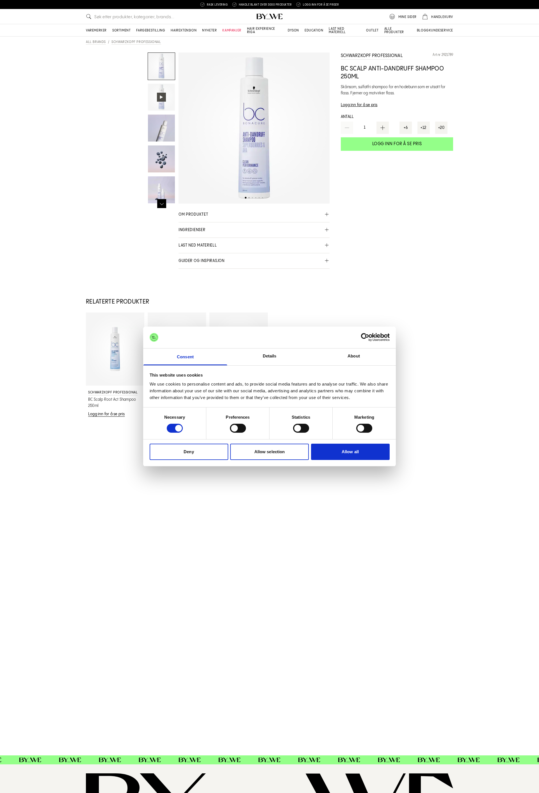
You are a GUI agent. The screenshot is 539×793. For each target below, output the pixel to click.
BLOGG (423, 30)
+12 (423, 128)
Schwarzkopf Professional (136, 42)
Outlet (372, 30)
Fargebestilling (150, 30)
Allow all (350, 451)
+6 (406, 128)
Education (314, 30)
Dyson (293, 30)
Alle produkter (394, 30)
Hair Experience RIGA (261, 30)
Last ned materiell (337, 30)
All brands (96, 42)
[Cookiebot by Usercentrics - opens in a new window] (365, 337)
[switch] (238, 428)
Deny (189, 451)
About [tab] (354, 356)
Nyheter (209, 30)
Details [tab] (270, 356)
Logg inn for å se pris (397, 144)
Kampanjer (231, 30)
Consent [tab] (185, 356)
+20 (441, 128)
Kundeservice (441, 30)
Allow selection (269, 451)
